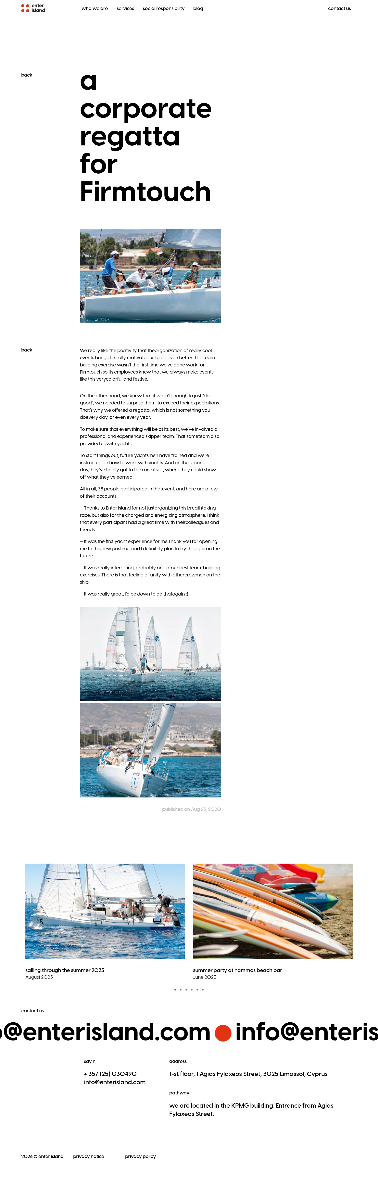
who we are (95, 8)
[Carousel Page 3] (186, 990)
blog (198, 8)
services (125, 8)
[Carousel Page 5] (197, 990)
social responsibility (164, 8)
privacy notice (88, 1156)
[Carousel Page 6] (203, 990)
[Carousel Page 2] (181, 990)
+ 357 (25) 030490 (110, 1074)
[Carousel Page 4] (192, 990)
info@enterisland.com (115, 1082)
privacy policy (140, 1156)
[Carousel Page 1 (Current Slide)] (175, 990)
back (26, 75)
